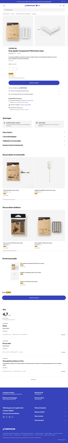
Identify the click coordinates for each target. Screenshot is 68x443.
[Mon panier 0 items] (63, 5)
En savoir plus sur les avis (8, 319)
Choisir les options (34, 297)
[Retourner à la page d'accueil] (32, 5)
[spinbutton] (13, 69)
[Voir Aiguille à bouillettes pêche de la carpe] (15, 276)
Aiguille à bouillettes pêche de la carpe (45, 190)
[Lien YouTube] (9, 417)
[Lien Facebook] (4, 417)
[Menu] (4, 5)
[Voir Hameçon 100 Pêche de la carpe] (15, 285)
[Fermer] (64, 2)
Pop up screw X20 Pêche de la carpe (13, 243)
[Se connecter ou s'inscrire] (60, 5)
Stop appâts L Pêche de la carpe (43, 243)
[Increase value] (16, 69)
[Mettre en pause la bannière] (62, 2)
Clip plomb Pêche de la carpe (11, 190)
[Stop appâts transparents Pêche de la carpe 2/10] (50, 30)
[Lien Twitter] (7, 417)
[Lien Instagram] (12, 417)
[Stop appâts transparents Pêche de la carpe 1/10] (18, 30)
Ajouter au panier (34, 82)
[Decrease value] (10, 69)
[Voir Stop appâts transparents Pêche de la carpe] (15, 267)
